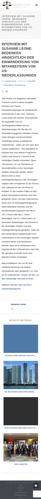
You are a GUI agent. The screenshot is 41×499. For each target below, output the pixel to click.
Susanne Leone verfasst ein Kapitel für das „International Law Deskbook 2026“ (21, 355)
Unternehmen (9, 85)
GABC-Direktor (20, 464)
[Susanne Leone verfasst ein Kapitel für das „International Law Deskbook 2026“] (21, 339)
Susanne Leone (10, 81)
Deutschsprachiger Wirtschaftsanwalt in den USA (21, 428)
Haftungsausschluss (20, 495)
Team (20, 490)
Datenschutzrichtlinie (20, 493)
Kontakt (20, 497)
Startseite (10, 34)
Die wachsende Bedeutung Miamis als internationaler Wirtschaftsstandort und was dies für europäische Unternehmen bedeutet (21, 392)
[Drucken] (8, 91)
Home (20, 485)
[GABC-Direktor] (21, 447)
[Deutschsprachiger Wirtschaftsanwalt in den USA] (21, 411)
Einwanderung (20, 85)
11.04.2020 (31, 81)
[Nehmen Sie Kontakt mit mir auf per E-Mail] (12, 309)
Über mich (20, 488)
